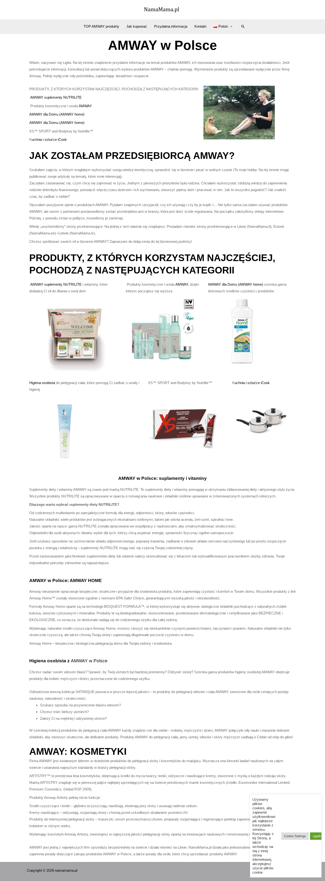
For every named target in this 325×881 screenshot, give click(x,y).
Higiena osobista (42, 383)
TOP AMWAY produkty (101, 26)
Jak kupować (136, 26)
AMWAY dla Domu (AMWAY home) (56, 114)
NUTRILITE (72, 97)
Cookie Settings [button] (295, 836)
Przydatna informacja (170, 26)
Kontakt (200, 26)
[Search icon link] (243, 26)
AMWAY (85, 106)
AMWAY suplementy (46, 97)
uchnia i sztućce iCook (49, 139)
